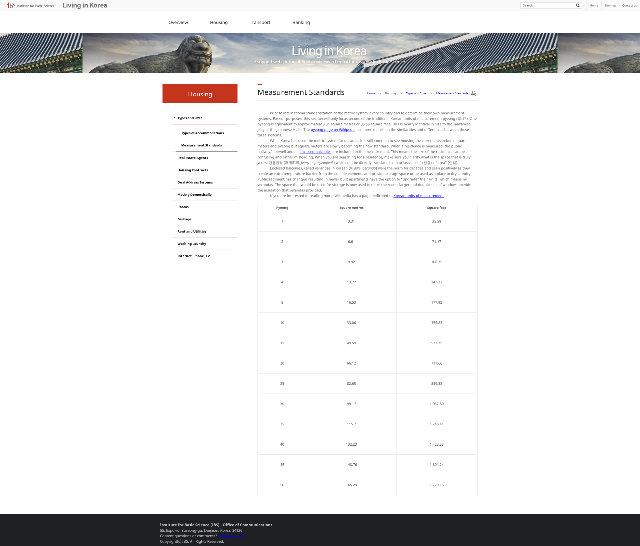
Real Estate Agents (193, 157)
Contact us (629, 5)
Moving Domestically (195, 194)
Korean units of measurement (419, 195)
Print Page (474, 93)
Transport (260, 22)
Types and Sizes (190, 118)
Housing (219, 22)
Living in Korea (84, 5)
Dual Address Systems (195, 182)
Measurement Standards (201, 145)
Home (594, 5)
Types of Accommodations (202, 133)
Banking (301, 22)
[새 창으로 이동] (30, 5)
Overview (178, 22)
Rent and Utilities (192, 231)
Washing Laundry (192, 243)
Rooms (183, 207)
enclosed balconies (316, 151)
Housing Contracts (193, 170)
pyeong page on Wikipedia (333, 129)
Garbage (184, 219)
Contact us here (231, 535)
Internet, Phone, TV (194, 256)
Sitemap (610, 5)
